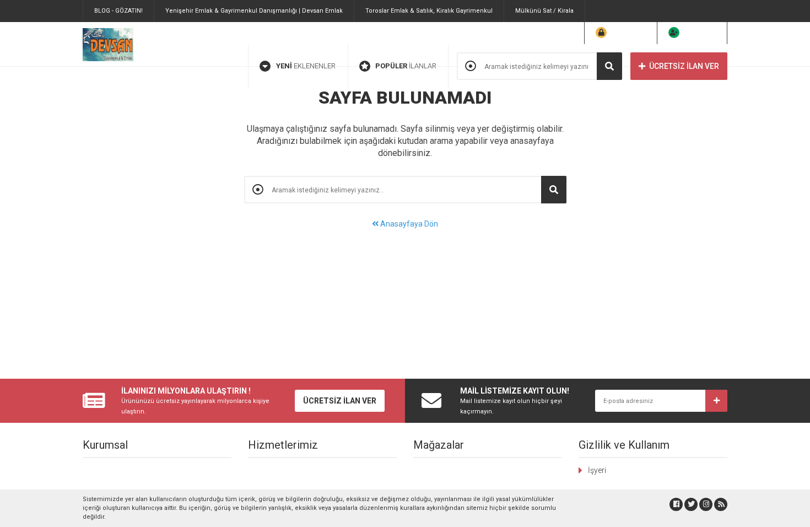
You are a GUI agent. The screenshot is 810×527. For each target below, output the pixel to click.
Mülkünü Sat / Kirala (544, 10)
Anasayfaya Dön (408, 224)
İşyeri (597, 470)
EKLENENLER (306, 66)
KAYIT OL (699, 33)
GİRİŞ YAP (628, 33)
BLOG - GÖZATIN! (118, 10)
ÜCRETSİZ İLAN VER (684, 66)
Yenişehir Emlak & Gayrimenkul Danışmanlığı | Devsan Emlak (254, 10)
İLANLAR (405, 66)
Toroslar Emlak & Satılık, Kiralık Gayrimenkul (429, 10)
